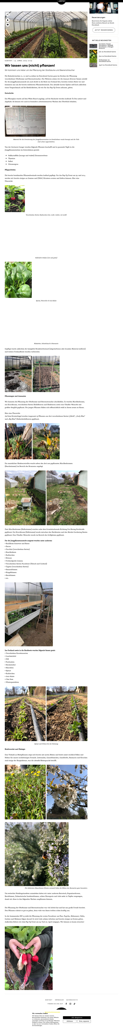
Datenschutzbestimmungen (52, 1012)
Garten (8, 61)
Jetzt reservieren (104, 30)
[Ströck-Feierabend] (61, 5)
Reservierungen (98, 17)
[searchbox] (105, 3)
